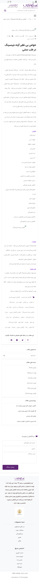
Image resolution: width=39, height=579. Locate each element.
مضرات (13, 327)
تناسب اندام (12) (31, 383)
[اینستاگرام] (10, 2)
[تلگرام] (17, 340)
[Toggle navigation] (35, 15)
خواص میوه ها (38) (30, 393)
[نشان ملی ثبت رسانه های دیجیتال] (19, 512)
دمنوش (23, 317)
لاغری (19, 537)
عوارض (26, 322)
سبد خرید (19, 564)
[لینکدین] (11, 340)
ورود (33, 2)
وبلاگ (30, 19)
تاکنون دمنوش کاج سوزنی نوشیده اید (26, 406)
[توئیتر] (22, 340)
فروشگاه (19, 567)
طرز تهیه (32, 322)
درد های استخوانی (20, 527)
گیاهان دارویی (30, 39)
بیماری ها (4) (32, 368)
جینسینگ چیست (29, 307)
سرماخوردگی (16, 317)
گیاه (26, 327)
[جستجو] (5, 10)
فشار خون (20, 322)
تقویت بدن (19, 302)
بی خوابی (25, 302)
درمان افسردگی (30, 317)
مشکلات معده (19, 530)
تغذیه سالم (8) (32, 378)
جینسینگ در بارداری (18, 307)
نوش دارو (7, 327)
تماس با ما (19, 560)
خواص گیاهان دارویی (15, 312)
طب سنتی (8, 317)
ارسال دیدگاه (10, 467)
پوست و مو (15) (31, 373)
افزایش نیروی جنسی (14, 297)
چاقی (19, 541)
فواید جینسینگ (13, 322)
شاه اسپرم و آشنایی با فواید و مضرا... (26, 421)
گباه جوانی (31, 327)
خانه (35, 19)
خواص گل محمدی (31, 416)
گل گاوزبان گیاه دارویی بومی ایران (27, 411)
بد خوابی (31, 302)
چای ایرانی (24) (32, 388)
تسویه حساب (19, 556)
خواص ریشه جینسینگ (28, 312)
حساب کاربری (19, 553)
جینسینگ (11, 302)
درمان (6, 312)
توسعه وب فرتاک (16, 573)
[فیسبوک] (28, 340)
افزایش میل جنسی (26, 297)
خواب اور (9, 307)
